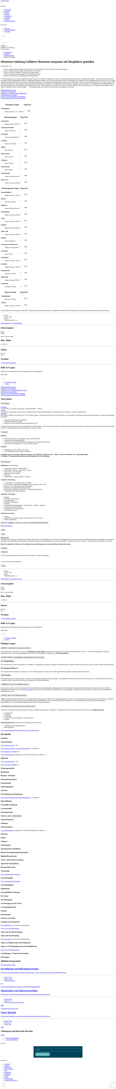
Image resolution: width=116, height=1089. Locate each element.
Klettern (6, 13)
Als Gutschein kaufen (15, 323)
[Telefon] (4, 36)
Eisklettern (7, 18)
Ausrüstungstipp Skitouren (12, 874)
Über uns (7, 28)
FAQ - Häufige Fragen (32, 730)
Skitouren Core (9, 925)
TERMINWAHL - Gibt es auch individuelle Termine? (14, 684)
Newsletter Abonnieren (42, 1054)
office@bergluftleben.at (12, 1038)
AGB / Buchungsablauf (8, 730)
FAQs (7, 384)
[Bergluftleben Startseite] (5, 1)
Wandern (7, 19)
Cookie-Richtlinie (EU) (11, 1080)
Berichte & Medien (9, 30)
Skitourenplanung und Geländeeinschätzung (17, 748)
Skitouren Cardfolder (11, 751)
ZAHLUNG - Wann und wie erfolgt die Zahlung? (13, 695)
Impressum (7, 1072)
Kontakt (6, 1065)
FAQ (5, 1070)
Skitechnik (4, 413)
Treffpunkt (4, 548)
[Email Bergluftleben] (4, 34)
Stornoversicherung (20, 730)
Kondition (4, 407)
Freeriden (7, 14)
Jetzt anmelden (5, 323)
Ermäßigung (7, 1067)
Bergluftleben (8, 52)
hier (14, 680)
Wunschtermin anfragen (9, 363)
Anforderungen (5, 403)
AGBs (6, 1077)
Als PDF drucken (7, 526)
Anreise (3, 565)
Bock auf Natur (8, 1069)
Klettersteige (8, 16)
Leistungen (4, 432)
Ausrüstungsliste (5, 462)
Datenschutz (7, 1074)
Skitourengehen (9, 754)
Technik (3, 410)
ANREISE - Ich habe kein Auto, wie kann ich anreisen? (15, 648)
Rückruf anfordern (10, 382)
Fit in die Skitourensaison (12, 928)
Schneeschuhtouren (9, 21)
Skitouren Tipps (9, 745)
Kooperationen (8, 1078)
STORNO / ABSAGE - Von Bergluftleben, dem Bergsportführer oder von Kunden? (22, 657)
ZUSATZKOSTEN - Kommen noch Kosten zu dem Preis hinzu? (18, 706)
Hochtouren (7, 9)
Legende (6, 1075)
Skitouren (7, 11)
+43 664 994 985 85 (11, 1040)
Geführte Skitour (9, 55)
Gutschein (7, 31)
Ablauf (3, 530)
